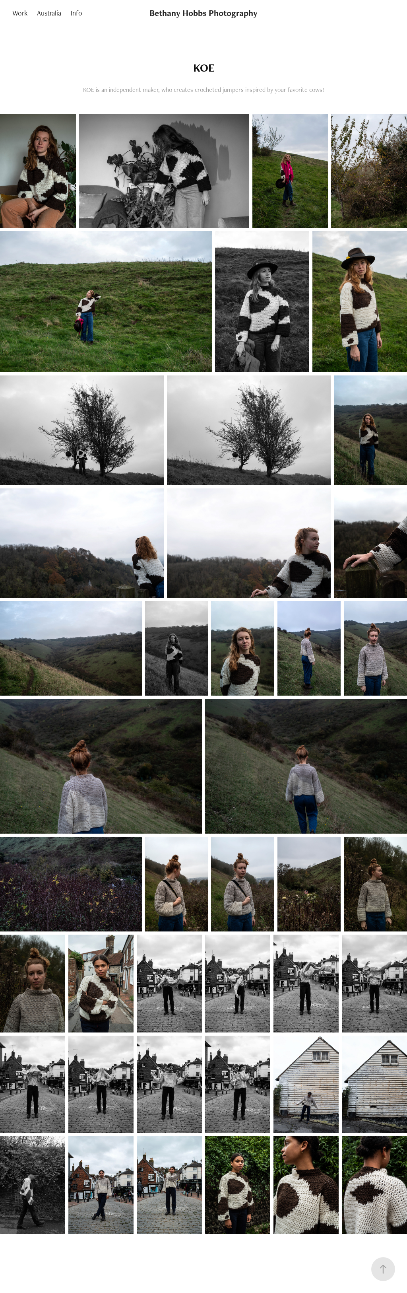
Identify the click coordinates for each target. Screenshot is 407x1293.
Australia (49, 12)
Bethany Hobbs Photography (203, 13)
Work (19, 12)
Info (76, 12)
